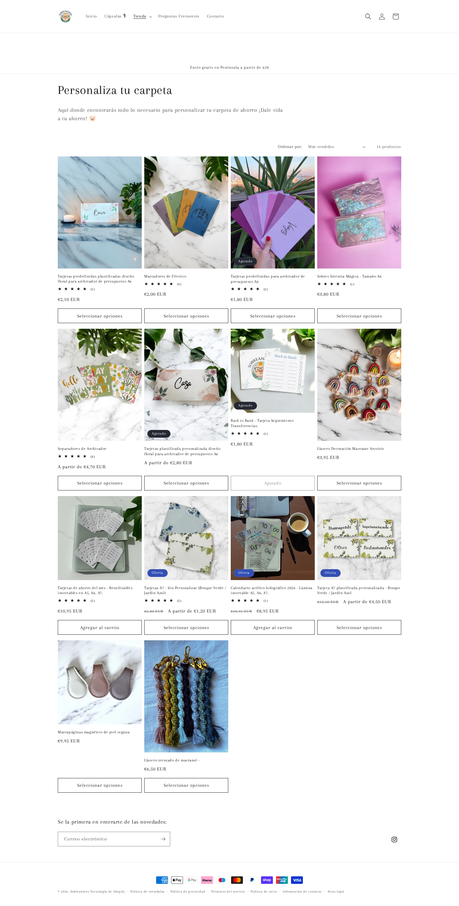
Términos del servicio (228, 891)
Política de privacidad (187, 891)
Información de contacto (302, 891)
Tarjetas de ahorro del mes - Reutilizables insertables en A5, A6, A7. (95, 590)
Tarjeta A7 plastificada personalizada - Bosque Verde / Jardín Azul (359, 590)
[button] (142, 16)
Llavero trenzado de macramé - (172, 760)
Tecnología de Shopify (107, 891)
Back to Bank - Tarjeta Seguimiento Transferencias (262, 423)
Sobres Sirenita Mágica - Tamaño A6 (349, 276)
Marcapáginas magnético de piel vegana (94, 732)
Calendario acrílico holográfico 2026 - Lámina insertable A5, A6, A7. (272, 590)
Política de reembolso (148, 891)
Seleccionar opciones (100, 315)
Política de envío (264, 891)
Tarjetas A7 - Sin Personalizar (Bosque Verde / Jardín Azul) (185, 590)
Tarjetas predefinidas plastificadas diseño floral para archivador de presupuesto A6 (96, 279)
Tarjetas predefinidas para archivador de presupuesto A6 (268, 279)
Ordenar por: (290, 146)
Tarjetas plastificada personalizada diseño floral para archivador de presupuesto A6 (182, 451)
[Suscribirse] (163, 839)
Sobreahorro (79, 891)
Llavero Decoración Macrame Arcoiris (350, 448)
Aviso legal (336, 891)
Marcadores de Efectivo (165, 276)
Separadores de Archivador (82, 448)
